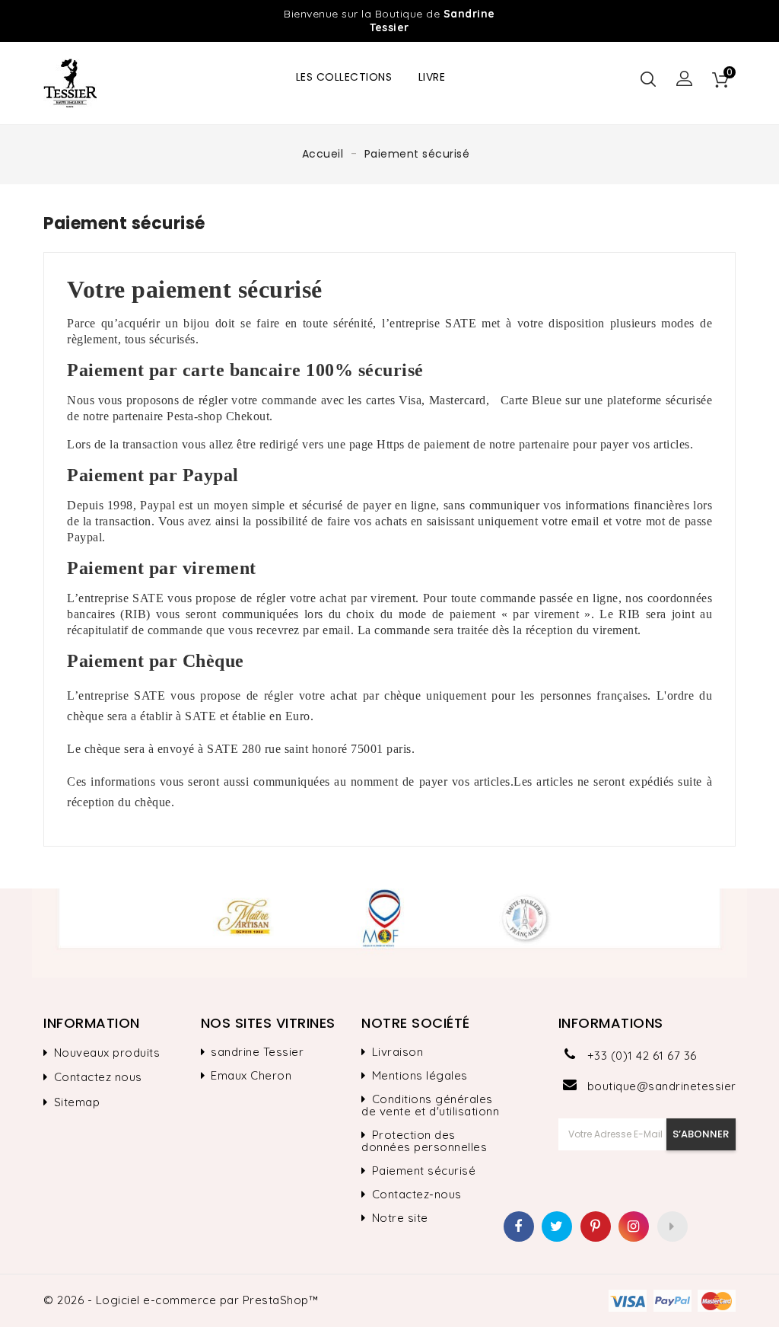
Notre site (400, 1218)
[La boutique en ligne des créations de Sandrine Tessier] (389, 933)
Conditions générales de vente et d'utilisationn (430, 1105)
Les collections (344, 77)
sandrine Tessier (257, 1052)
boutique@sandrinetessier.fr (661, 1086)
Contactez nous (98, 1077)
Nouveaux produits (107, 1053)
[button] (684, 79)
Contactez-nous (417, 1194)
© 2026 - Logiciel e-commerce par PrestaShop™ (180, 1300)
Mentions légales (420, 1076)
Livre (432, 77)
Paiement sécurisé (424, 1171)
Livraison (398, 1052)
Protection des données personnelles (424, 1141)
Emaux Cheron (251, 1076)
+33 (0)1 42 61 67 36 (642, 1055)
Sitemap (77, 1102)
